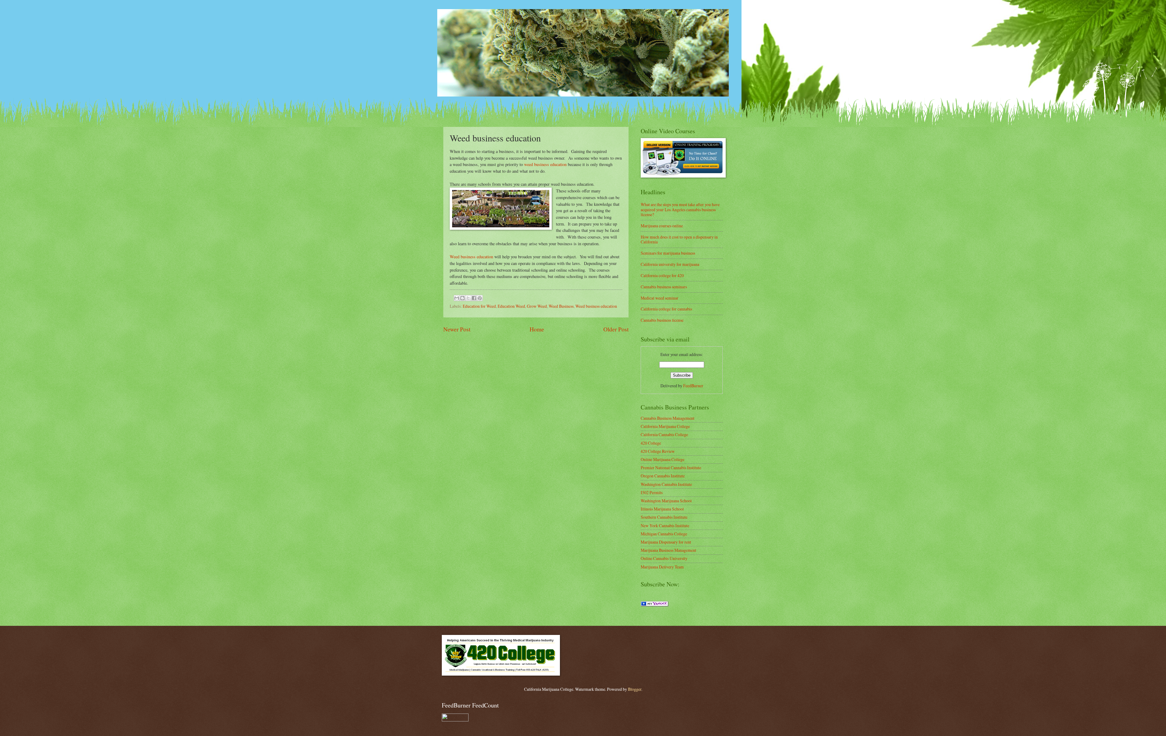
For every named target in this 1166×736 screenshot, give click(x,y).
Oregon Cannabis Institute (663, 476)
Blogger (634, 689)
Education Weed (511, 306)
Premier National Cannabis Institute (671, 467)
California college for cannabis (666, 309)
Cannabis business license (662, 320)
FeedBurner (693, 385)
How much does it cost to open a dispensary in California (679, 239)
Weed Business (561, 306)
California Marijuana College (665, 426)
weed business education (545, 164)
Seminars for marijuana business (668, 253)
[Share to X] (468, 298)
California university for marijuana (670, 264)
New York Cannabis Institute (665, 525)
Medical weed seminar (659, 298)
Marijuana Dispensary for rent (666, 542)
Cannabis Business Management (667, 418)
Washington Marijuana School (666, 501)
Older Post (616, 329)
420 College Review (658, 451)
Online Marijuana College (662, 459)
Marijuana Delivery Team (662, 567)
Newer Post (456, 329)
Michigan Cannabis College (664, 534)
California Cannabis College (664, 434)
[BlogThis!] (462, 298)
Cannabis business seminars (664, 287)
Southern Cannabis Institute (664, 517)
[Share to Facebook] (474, 298)
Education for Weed (479, 306)
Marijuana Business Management (668, 550)
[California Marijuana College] (654, 605)
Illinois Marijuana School (662, 509)
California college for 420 (662, 275)
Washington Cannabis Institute (666, 484)
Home (537, 329)
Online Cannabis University (664, 558)
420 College (651, 443)
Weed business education (471, 256)
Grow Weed (537, 306)
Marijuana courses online (662, 226)
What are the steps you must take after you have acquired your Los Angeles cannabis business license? (680, 209)
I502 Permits (652, 492)
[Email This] (457, 298)
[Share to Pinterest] (480, 298)
